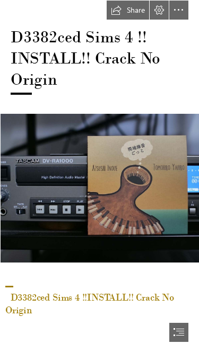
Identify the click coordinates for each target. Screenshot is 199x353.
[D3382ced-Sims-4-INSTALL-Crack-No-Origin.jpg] (99, 187)
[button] (128, 10)
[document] (99, 176)
